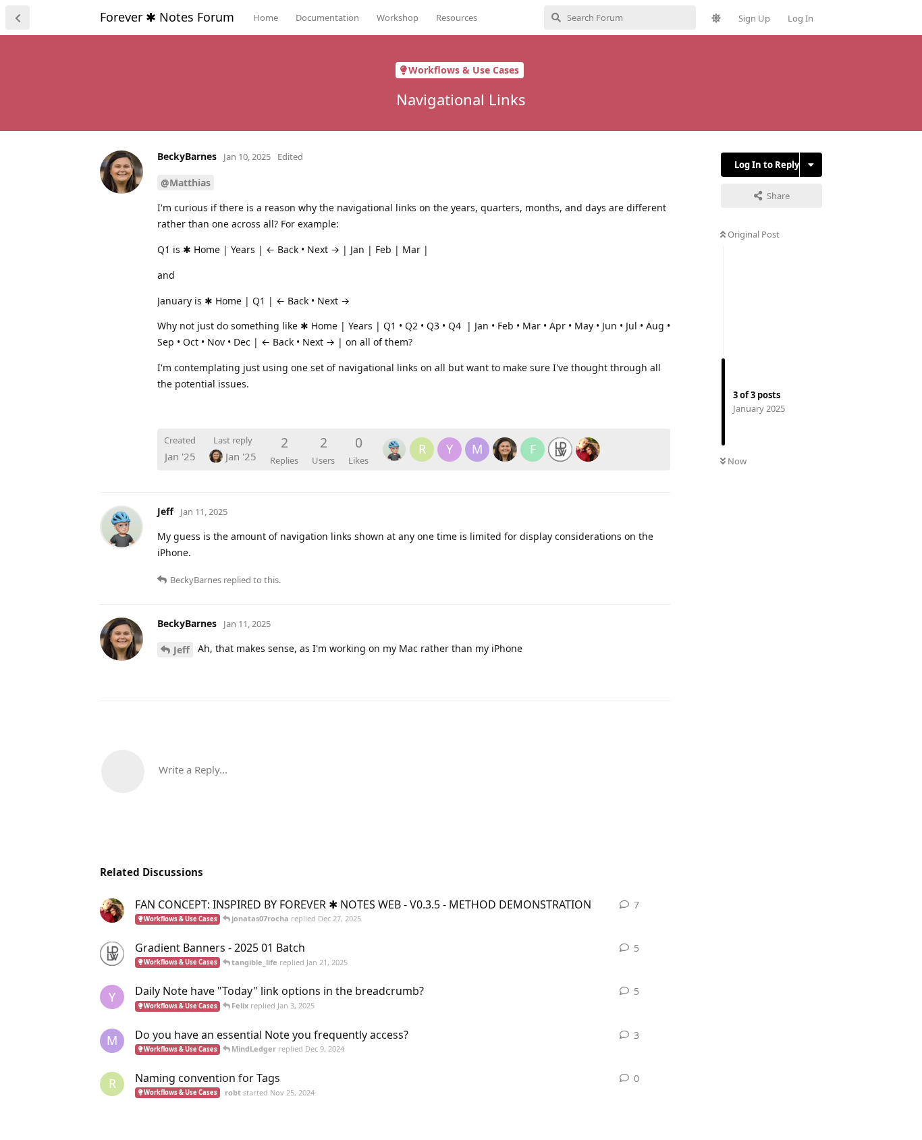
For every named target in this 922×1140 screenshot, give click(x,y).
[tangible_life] (560, 440)
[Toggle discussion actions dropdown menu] (811, 165)
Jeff (181, 649)
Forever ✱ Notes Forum (167, 17)
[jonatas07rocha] (588, 440)
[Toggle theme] (716, 18)
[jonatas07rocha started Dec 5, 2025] (112, 910)
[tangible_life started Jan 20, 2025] (112, 954)
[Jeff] (394, 440)
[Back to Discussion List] (17, 17)
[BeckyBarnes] (505, 440)
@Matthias (186, 182)
